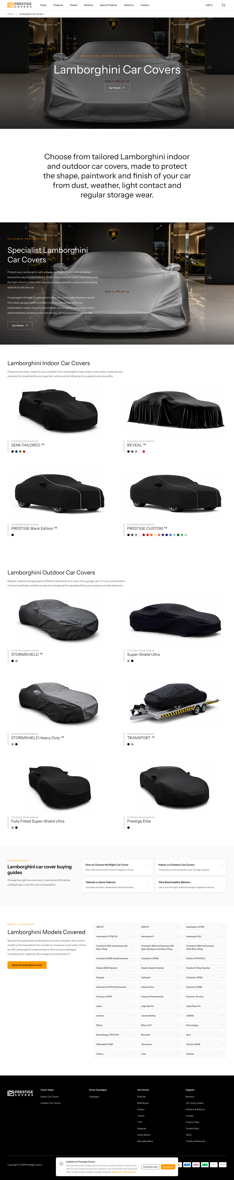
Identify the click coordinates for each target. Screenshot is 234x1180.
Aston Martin (143, 1134)
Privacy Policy (192, 1122)
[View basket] (223, 5)
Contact (145, 5)
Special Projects (108, 5)
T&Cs (188, 1134)
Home (43, 5)
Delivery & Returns (195, 1109)
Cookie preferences (196, 1141)
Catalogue (94, 1096)
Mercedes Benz (145, 1141)
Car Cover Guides (194, 1103)
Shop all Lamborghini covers (27, 965)
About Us (129, 5)
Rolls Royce (143, 1103)
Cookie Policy (192, 1128)
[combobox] (211, 5)
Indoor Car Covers (50, 1096)
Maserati (141, 1128)
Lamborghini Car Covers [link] (31, 14)
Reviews (88, 5)
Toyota (140, 1115)
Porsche (141, 1096)
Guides (73, 5)
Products (58, 5)
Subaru (141, 1109)
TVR (139, 1122)
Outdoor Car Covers (51, 1103)
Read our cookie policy (124, 1171)
